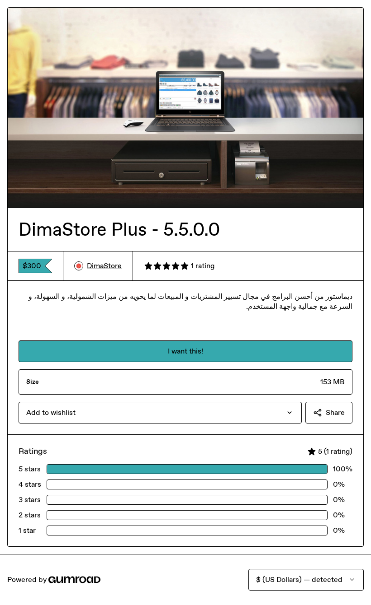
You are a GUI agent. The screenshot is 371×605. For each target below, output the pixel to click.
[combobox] (160, 413)
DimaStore (104, 265)
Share (335, 412)
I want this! (185, 351)
